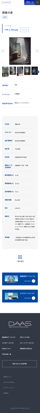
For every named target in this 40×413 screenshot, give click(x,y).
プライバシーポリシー (9, 388)
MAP (5, 17)
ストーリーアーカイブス (27, 343)
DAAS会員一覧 (6, 354)
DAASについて (6, 349)
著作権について (7, 377)
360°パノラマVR (24, 337)
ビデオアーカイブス (8, 343)
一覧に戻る (20, 261)
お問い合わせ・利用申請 (19, 364)
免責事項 (5, 393)
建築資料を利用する (26, 349)
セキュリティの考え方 (8, 382)
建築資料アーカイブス (8, 337)
